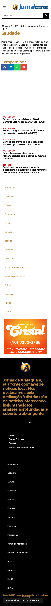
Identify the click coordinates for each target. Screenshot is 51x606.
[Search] (46, 15)
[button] (4, 7)
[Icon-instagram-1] (25, 422)
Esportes (8, 165)
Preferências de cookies (22, 600)
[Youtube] (30, 422)
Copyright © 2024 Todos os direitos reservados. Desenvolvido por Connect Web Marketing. (25, 596)
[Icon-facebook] (21, 422)
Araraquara (9, 117)
